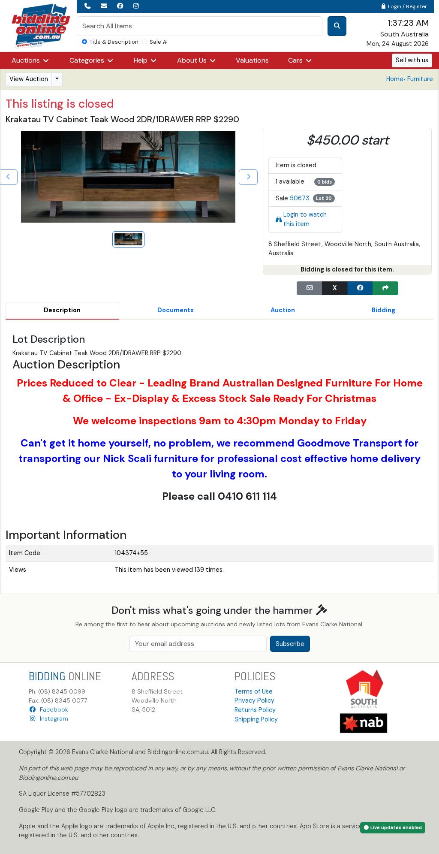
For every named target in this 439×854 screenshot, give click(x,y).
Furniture (420, 79)
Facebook (52, 709)
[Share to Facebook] (360, 288)
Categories (87, 60)
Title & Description (114, 41)
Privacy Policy (254, 700)
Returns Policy (255, 710)
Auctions (27, 60)
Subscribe (290, 644)
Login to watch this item (305, 219)
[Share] (385, 288)
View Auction (28, 79)
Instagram (52, 718)
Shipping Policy (256, 719)
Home (394, 79)
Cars (296, 60)
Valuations (252, 60)
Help (141, 60)
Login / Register (407, 6)
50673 (300, 198)
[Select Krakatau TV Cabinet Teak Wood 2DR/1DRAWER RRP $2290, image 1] (128, 239)
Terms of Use (254, 691)
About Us (192, 60)
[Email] (309, 288)
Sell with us (412, 60)
